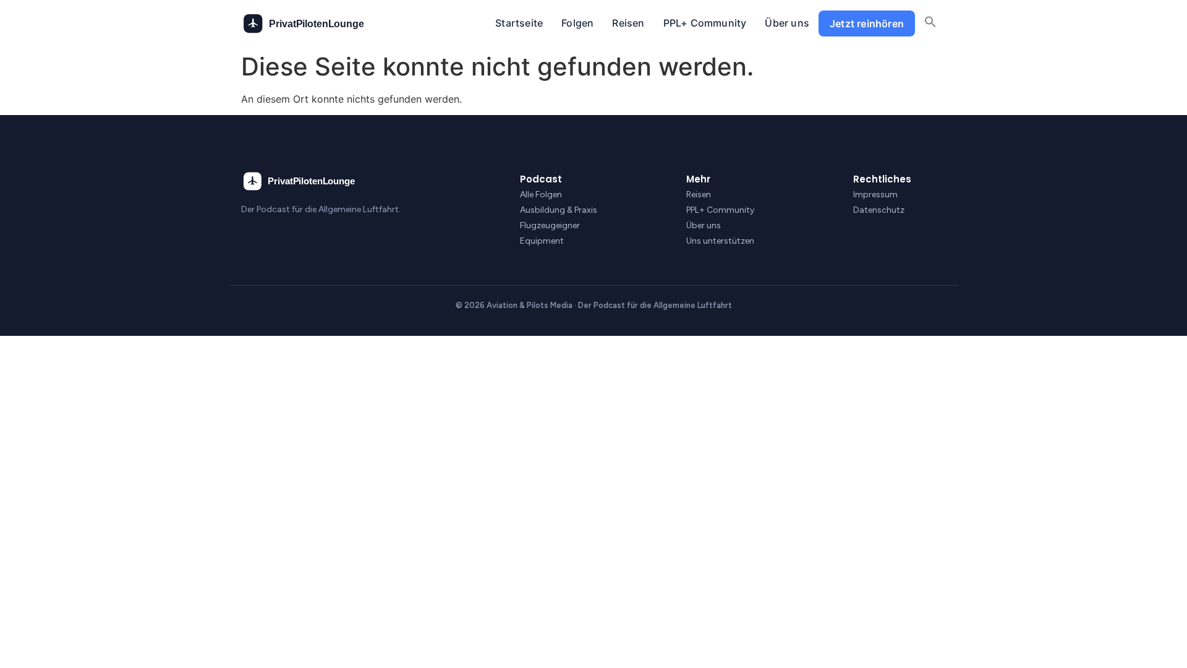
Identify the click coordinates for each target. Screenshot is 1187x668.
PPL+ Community (705, 23)
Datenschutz (878, 210)
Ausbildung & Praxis (558, 210)
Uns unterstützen (720, 241)
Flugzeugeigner (550, 225)
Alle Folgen (541, 194)
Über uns (787, 23)
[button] (930, 23)
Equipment (542, 241)
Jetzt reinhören (867, 23)
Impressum (875, 194)
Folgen (577, 23)
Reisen (628, 23)
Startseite (519, 23)
